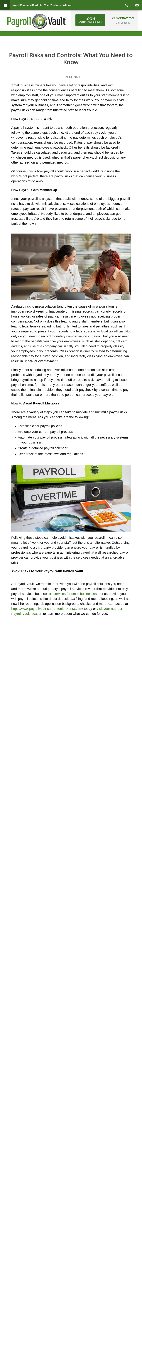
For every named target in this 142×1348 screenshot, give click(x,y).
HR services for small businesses (72, 594)
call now (126, 5)
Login (90, 19)
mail (137, 5)
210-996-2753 (123, 18)
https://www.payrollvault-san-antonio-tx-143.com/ (47, 609)
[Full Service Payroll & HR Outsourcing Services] (37, 21)
